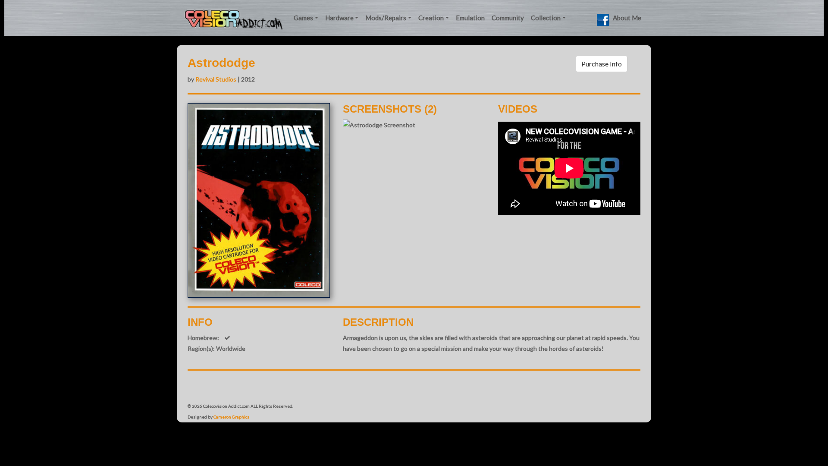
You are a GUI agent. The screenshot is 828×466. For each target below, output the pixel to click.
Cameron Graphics (231, 416)
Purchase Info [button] (601, 64)
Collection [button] (546, 18)
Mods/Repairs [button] (385, 18)
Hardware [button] (339, 18)
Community (508, 18)
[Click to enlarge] (379, 125)
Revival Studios (215, 79)
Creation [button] (431, 18)
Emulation (470, 18)
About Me (627, 18)
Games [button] (303, 18)
